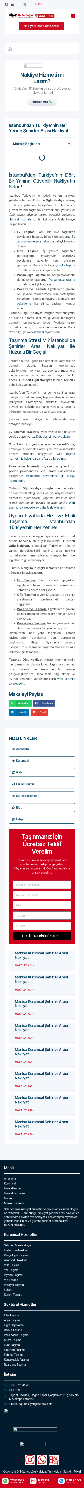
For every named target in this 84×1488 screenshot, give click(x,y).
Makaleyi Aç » (24, 965)
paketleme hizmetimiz (33, 303)
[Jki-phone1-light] (54, 1460)
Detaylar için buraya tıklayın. (54, 436)
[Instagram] (30, 1460)
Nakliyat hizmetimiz (22, 219)
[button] (69, 143)
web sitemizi (35, 332)
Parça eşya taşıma (62, 279)
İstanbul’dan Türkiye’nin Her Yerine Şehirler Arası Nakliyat (39, 128)
